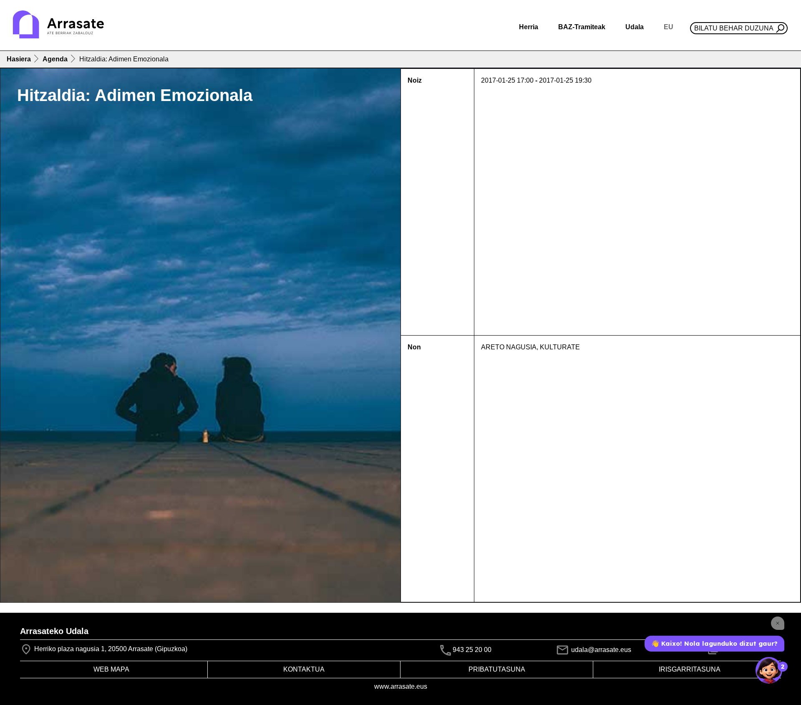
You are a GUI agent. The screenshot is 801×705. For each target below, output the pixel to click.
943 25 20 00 (472, 649)
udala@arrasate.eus (600, 649)
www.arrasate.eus (400, 686)
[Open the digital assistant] (769, 670)
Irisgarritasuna (689, 669)
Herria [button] (528, 26)
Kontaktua (304, 669)
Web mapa (111, 669)
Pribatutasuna (497, 669)
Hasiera (19, 59)
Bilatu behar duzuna (733, 28)
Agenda (55, 59)
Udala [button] (634, 26)
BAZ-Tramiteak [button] (581, 26)
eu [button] (668, 26)
